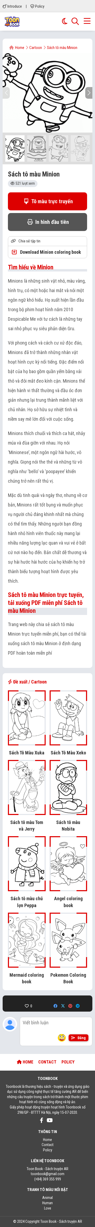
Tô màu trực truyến (51, 201)
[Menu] (87, 21)
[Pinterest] (70, 1006)
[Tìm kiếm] (75, 21)
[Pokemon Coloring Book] (68, 965)
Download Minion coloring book (50, 252)
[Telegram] (78, 1006)
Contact (48, 1145)
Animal (47, 1198)
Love (47, 1208)
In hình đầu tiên (51, 222)
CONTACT (47, 1062)
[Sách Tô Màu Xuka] (27, 742)
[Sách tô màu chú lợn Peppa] (27, 888)
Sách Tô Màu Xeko (68, 752)
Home (47, 1140)
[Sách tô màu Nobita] (68, 812)
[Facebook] (56, 1006)
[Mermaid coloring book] (27, 965)
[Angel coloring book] (68, 888)
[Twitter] (63, 1006)
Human (47, 1203)
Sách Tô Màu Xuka (26, 752)
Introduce (14, 6)
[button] (88, 93)
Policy (39, 6)
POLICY (67, 1062)
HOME (27, 1062)
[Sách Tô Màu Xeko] (68, 742)
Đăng (81, 1038)
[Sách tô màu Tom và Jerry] (27, 812)
